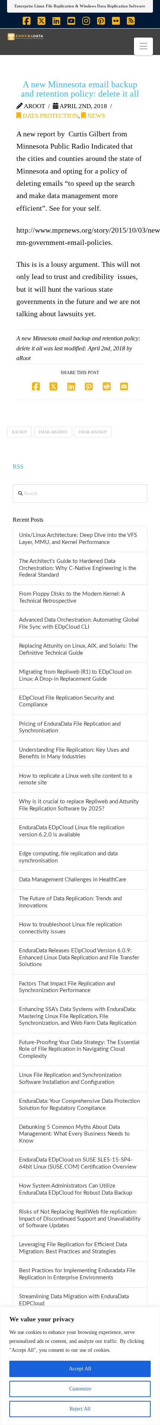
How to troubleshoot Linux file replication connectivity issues (70, 928)
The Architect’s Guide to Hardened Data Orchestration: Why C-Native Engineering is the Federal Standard (77, 568)
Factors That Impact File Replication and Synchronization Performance (67, 987)
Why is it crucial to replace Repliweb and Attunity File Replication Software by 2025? (79, 805)
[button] (143, 46)
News (95, 115)
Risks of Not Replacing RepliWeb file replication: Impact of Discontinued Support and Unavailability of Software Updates (80, 1218)
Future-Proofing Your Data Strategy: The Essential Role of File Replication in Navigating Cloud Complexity (79, 1049)
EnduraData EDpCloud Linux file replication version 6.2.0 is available (71, 831)
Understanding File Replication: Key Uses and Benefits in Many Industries (74, 753)
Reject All (80, 1409)
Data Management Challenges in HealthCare (72, 879)
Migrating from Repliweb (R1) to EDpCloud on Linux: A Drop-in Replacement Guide (75, 675)
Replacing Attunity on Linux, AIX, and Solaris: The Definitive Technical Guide (78, 649)
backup (19, 432)
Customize (80, 1389)
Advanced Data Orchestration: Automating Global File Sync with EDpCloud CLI (79, 623)
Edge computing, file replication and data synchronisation (68, 857)
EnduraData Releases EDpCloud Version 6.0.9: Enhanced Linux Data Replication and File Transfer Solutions (79, 957)
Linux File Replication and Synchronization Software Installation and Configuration (70, 1078)
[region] (80, 1366)
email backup (93, 432)
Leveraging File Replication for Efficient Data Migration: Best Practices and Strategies (73, 1248)
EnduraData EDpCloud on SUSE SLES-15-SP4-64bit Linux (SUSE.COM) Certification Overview (78, 1163)
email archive (53, 432)
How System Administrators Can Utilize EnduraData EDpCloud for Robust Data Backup (75, 1189)
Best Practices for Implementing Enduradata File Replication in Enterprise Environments (77, 1274)
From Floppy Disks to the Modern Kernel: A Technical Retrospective (72, 597)
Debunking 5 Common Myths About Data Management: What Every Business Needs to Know (74, 1134)
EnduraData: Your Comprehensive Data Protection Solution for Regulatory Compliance (79, 1104)
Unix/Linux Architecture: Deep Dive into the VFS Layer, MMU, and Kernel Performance (78, 538)
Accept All (80, 1368)
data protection (49, 115)
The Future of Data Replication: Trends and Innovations (70, 902)
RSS (18, 466)
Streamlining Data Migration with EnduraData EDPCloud (74, 1300)
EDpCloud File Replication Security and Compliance (66, 701)
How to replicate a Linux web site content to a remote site (75, 779)
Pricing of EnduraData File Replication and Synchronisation (70, 727)
